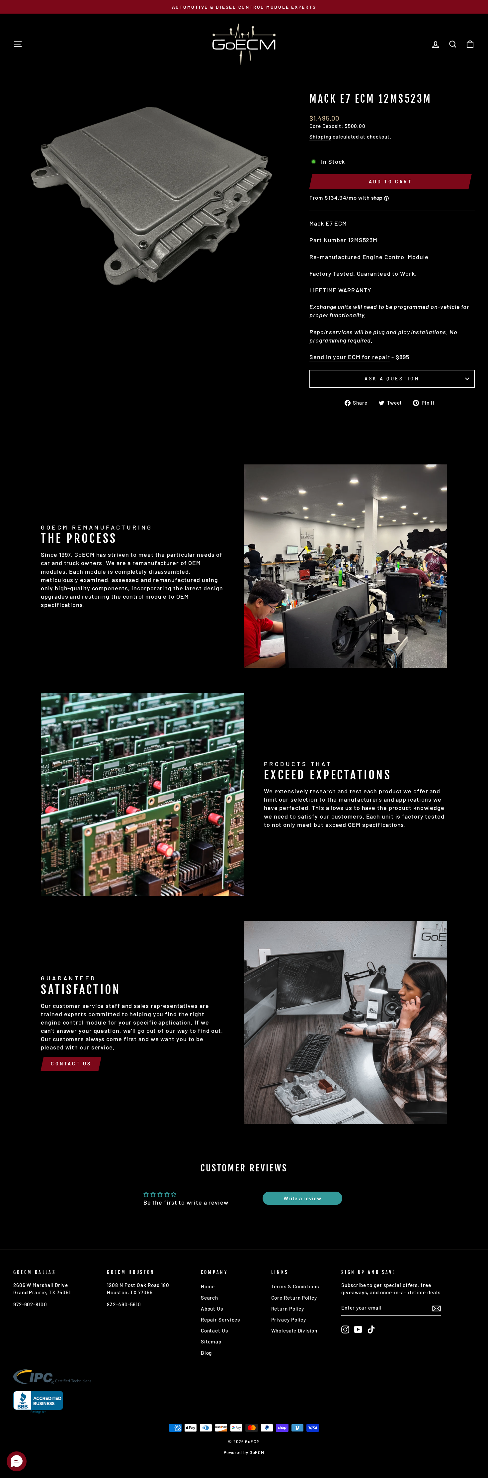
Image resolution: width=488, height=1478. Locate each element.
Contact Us (71, 1063)
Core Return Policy (294, 1298)
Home (208, 1286)
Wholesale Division (294, 1330)
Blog (206, 1353)
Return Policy (287, 1309)
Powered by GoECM (244, 1452)
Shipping (320, 137)
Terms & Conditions (295, 1286)
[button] (17, 1461)
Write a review (302, 1198)
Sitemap (211, 1341)
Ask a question (392, 378)
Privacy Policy (288, 1320)
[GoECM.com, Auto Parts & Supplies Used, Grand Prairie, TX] (38, 1402)
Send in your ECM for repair (349, 356)
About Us (212, 1309)
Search (209, 1298)
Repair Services (220, 1320)
